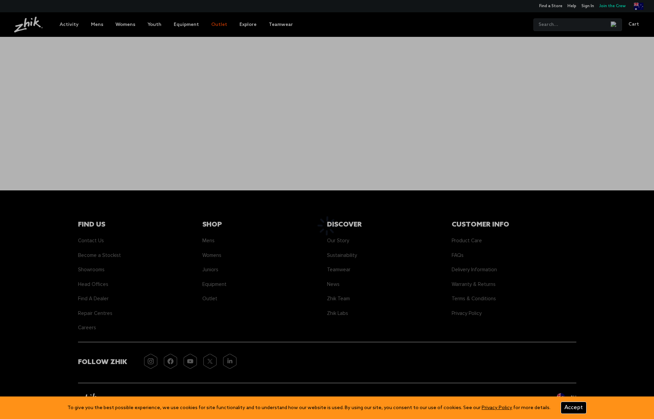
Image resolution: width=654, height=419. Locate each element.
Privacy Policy (497, 408)
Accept (573, 407)
